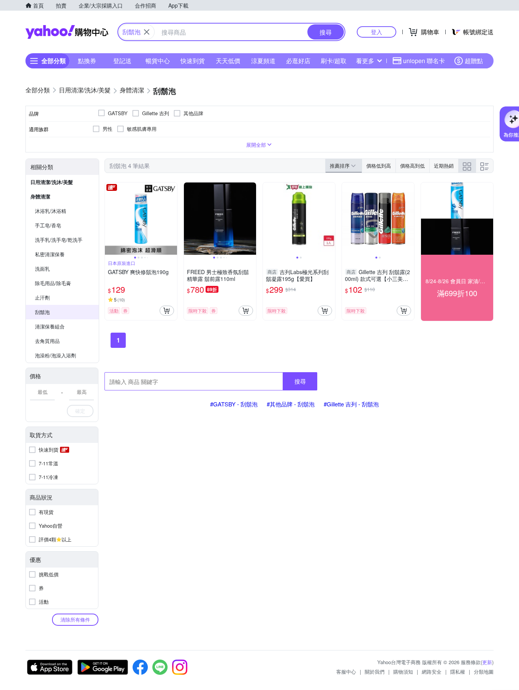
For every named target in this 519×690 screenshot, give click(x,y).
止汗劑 (42, 297)
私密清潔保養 (50, 254)
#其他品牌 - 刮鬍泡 (291, 404)
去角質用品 (47, 340)
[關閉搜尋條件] (146, 31)
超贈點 (474, 60)
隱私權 (457, 671)
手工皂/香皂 (48, 225)
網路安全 (431, 671)
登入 (376, 32)
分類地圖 (484, 671)
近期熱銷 (444, 165)
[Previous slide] (110, 218)
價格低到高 (378, 165)
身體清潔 (40, 196)
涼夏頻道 (263, 60)
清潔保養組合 (50, 326)
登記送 (122, 60)
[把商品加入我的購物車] (167, 311)
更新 (487, 662)
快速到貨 (192, 60)
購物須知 (403, 671)
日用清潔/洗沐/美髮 (51, 182)
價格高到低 (412, 165)
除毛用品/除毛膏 (53, 283)
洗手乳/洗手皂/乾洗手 (58, 239)
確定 (80, 410)
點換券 (87, 60)
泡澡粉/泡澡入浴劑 (55, 355)
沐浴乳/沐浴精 (50, 210)
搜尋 (300, 381)
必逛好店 (298, 60)
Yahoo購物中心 (66, 32)
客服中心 (346, 671)
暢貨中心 (158, 60)
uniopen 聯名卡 (424, 60)
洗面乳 (42, 268)
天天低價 (228, 60)
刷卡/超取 (334, 60)
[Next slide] (172, 218)
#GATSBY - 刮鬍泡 (234, 404)
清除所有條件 (75, 619)
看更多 (365, 60)
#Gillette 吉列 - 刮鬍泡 (351, 404)
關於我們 (375, 671)
